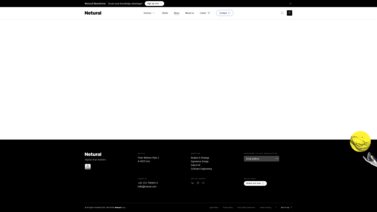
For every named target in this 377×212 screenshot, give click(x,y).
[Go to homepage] (93, 13)
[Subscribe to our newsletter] (276, 158)
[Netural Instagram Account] (198, 183)
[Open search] (289, 13)
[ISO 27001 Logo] (88, 167)
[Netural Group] (120, 207)
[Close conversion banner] (289, 3)
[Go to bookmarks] (282, 13)
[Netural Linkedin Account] (192, 183)
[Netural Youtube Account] (203, 183)
